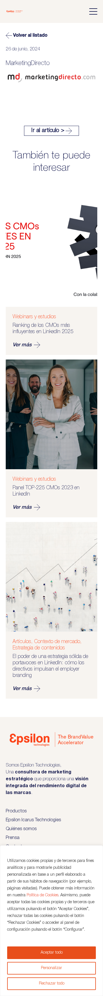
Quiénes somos (21, 829)
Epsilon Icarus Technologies (33, 820)
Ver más (22, 345)
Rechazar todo (51, 983)
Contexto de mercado (57, 641)
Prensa (12, 838)
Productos (16, 811)
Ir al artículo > (47, 130)
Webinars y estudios (34, 317)
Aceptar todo (52, 952)
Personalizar (51, 968)
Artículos (22, 641)
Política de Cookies (42, 895)
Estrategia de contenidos (39, 648)
